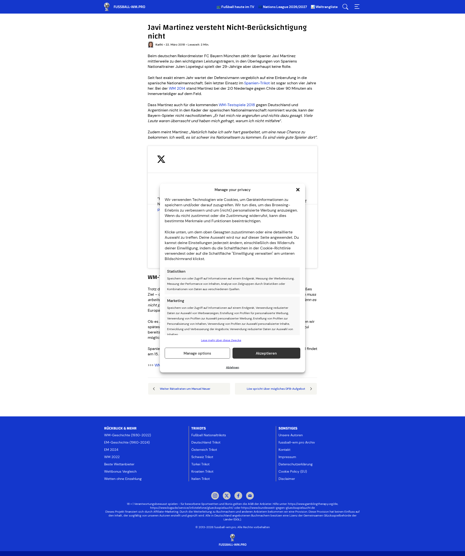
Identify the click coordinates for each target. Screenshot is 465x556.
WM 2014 (177, 88)
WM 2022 (112, 457)
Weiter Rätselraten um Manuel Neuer (185, 389)
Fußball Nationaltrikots (208, 435)
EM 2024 (111, 449)
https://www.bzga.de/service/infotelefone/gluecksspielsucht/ (191, 508)
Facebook (238, 496)
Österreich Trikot (204, 449)
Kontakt (284, 449)
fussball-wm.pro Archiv (297, 442)
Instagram (215, 496)
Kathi (159, 45)
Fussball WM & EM (128, 7)
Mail (250, 496)
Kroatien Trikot (202, 471)
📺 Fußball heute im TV (235, 7)
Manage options (197, 353)
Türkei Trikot (200, 464)
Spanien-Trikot (257, 83)
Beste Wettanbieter (119, 464)
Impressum (287, 457)
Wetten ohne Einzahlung (123, 479)
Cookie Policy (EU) (293, 471)
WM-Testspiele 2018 (237, 104)
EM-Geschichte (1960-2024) (127, 442)
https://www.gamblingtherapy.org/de (313, 504)
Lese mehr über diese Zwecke (221, 340)
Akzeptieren (266, 353)
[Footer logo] (232, 540)
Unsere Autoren (291, 435)
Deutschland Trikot (205, 442)
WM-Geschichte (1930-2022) (127, 435)
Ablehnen (232, 367)
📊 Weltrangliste (324, 7)
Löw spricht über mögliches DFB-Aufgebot (276, 389)
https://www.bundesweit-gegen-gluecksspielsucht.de (278, 508)
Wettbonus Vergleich (120, 471)
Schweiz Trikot (202, 457)
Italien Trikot (200, 479)
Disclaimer (287, 479)
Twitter (227, 496)
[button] (297, 189)
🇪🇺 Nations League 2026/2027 (282, 7)
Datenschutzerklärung (296, 464)
